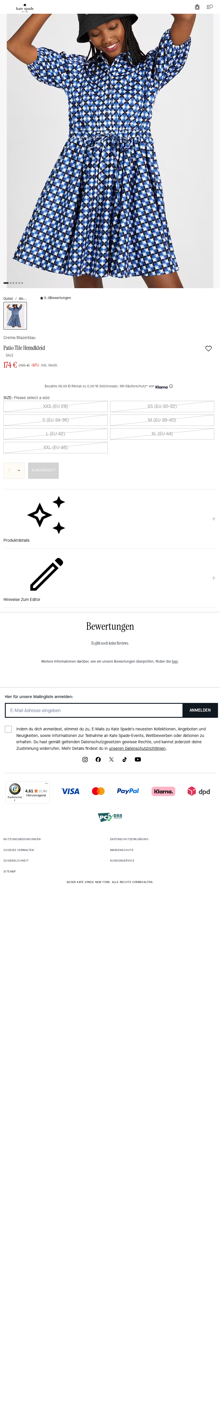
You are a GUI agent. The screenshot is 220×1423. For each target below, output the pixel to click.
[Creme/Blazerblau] (15, 316)
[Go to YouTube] (137, 761)
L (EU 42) (55, 434)
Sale (9, 355)
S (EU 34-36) (55, 420)
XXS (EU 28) (55, 406)
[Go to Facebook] (98, 761)
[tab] (25, 8)
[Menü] (46, 784)
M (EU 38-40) (162, 420)
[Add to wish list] (208, 348)
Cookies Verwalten (18, 850)
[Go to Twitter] (111, 761)
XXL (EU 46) (56, 448)
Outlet (8, 298)
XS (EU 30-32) (162, 406)
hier (175, 661)
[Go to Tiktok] (124, 761)
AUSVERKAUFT (43, 470)
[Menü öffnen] (208, 7)
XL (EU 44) (162, 434)
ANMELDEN (200, 710)
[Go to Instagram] (85, 761)
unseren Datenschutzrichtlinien (137, 748)
